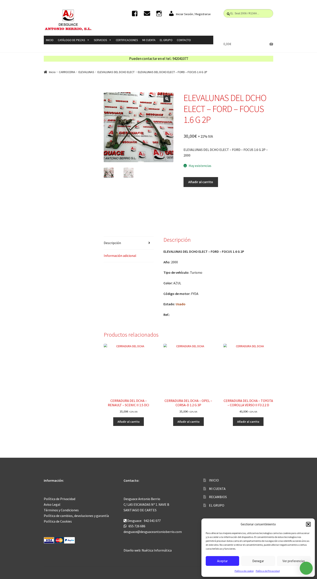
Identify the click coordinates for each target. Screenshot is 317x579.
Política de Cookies (58, 521)
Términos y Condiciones (61, 510)
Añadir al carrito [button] (129, 422)
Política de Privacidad (268, 571)
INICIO (49, 40)
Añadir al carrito (200, 182)
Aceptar (222, 561)
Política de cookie (244, 571)
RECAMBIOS (218, 497)
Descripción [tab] (112, 243)
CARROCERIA (67, 72)
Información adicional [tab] (120, 255)
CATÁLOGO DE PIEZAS (71, 40)
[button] (308, 524)
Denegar (258, 561)
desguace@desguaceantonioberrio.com (153, 531)
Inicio (52, 72)
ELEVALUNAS (86, 72)
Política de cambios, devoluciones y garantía (76, 515)
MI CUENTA (148, 40)
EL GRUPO (166, 40)
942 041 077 (152, 520)
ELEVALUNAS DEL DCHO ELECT (116, 72)
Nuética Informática (157, 550)
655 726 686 (137, 526)
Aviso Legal (52, 504)
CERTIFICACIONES (127, 40)
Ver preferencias (293, 561)
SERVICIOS (100, 40)
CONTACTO (184, 40)
